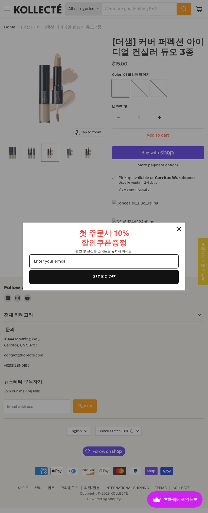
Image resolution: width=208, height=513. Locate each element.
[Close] (178, 229)
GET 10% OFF (104, 276)
